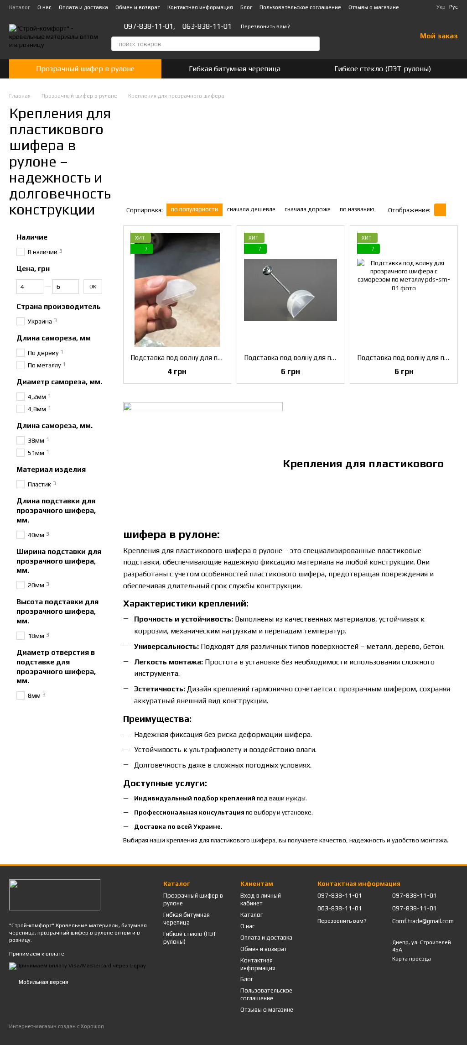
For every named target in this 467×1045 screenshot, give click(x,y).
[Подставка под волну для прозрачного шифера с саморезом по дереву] (290, 290)
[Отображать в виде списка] (452, 210)
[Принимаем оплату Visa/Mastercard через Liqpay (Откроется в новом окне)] (77, 965)
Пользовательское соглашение (300, 7)
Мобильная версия (42, 982)
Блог (246, 7)
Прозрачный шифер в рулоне (85, 68)
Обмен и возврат (137, 7)
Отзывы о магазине (373, 7)
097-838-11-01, (149, 26)
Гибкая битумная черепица (234, 68)
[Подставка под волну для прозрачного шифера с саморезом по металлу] (404, 290)
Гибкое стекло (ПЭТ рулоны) (382, 68)
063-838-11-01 (207, 26)
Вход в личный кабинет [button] (260, 899)
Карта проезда (411, 959)
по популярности (194, 209)
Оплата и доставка (83, 7)
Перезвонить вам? (265, 26)
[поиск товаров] (312, 44)
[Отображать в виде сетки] (440, 210)
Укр (441, 7)
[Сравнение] (361, 36)
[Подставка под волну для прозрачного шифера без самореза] (177, 290)
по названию (357, 209)
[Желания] (385, 36)
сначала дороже (308, 209)
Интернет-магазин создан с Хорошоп (56, 1026)
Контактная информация (200, 7)
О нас (44, 7)
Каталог (19, 7)
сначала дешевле (251, 209)
